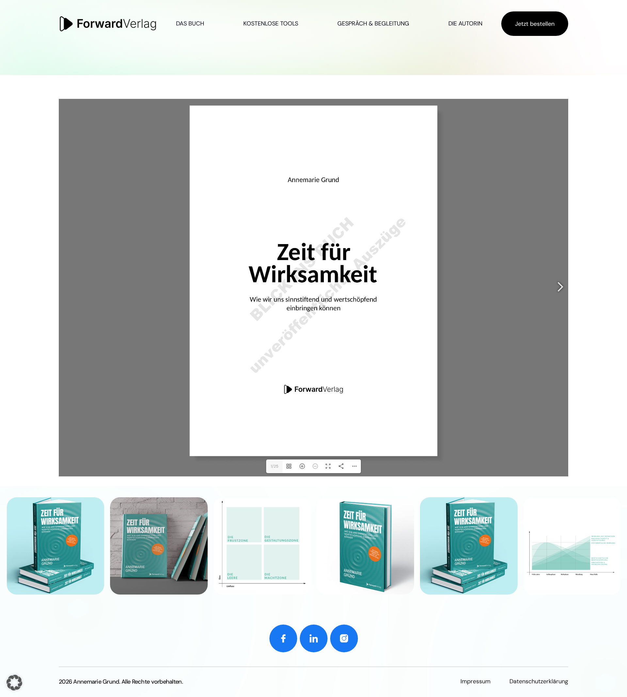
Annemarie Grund (96, 682)
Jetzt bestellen (535, 24)
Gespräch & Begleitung (373, 23)
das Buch (190, 23)
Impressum (475, 681)
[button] (14, 682)
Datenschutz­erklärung (538, 681)
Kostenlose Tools (270, 23)
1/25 (274, 466)
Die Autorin (465, 23)
